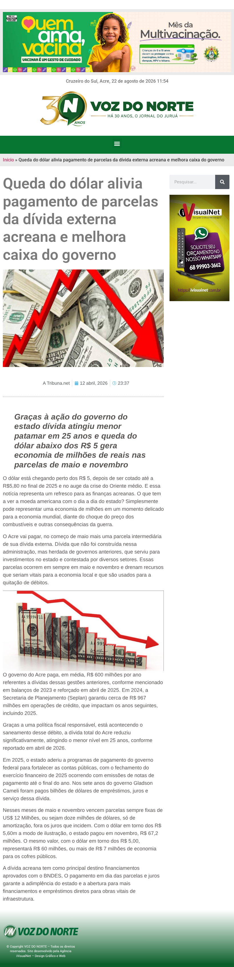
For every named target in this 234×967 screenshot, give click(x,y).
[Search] (222, 182)
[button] (117, 143)
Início (8, 160)
